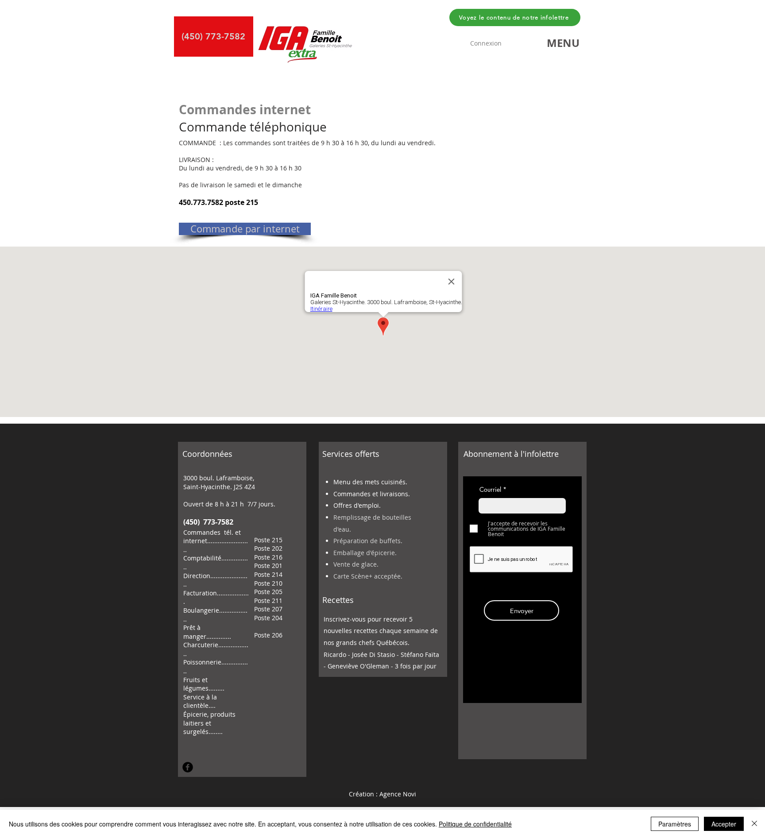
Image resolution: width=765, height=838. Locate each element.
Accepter (723, 823)
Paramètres (674, 823)
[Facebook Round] (187, 767)
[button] (563, 43)
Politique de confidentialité (475, 823)
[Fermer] (754, 824)
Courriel (490, 490)
